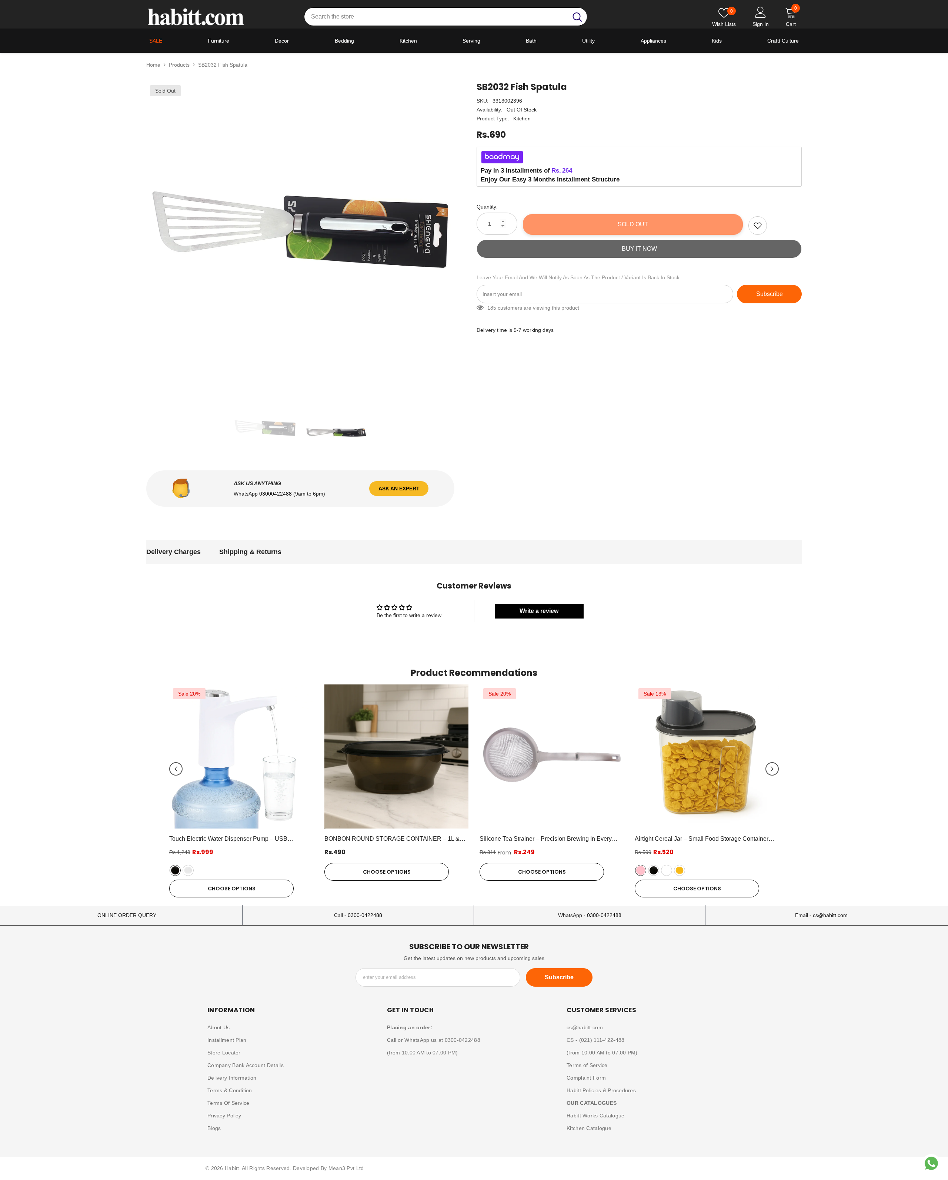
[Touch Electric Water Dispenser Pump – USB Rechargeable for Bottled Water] (241, 756)
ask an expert (399, 488)
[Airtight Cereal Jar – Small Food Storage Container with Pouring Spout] (707, 756)
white (188, 870)
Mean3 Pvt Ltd (346, 1168)
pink (640, 870)
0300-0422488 (365, 915)
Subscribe (769, 294)
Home (153, 65)
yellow (679, 870)
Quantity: (487, 207)
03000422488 (276, 494)
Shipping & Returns (250, 552)
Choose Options (232, 888)
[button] (176, 769)
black (175, 870)
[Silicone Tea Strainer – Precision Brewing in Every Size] (552, 756)
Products (179, 65)
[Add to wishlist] (757, 225)
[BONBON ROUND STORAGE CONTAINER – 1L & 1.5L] (396, 756)
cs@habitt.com (830, 915)
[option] (300, 235)
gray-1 (666, 870)
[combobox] (436, 17)
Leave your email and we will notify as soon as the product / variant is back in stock (578, 277)
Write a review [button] (539, 611)
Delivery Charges (173, 552)
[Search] (446, 16)
